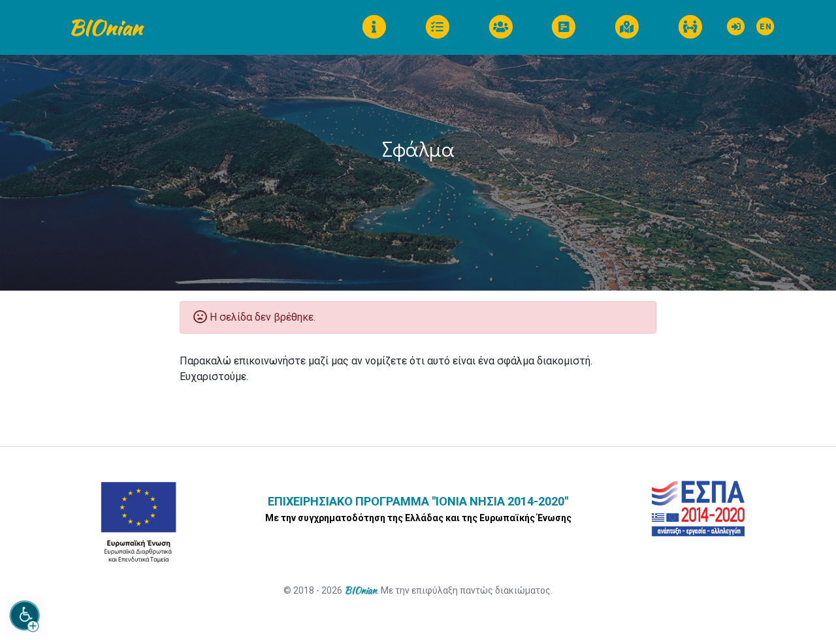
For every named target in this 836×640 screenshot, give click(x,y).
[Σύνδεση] (736, 23)
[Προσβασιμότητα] (25, 615)
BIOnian (105, 27)
